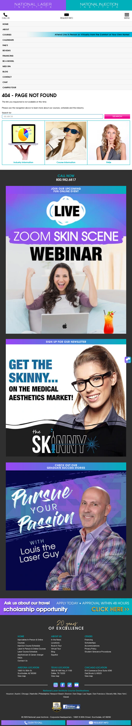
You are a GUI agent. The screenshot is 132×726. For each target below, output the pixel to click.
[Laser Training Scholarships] (66, 606)
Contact (7, 76)
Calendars (8, 39)
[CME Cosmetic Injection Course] (99, 5)
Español (54, 655)
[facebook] (71, 707)
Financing (8, 55)
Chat (5, 82)
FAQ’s (5, 45)
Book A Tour (56, 646)
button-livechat (128, 360)
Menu (127, 18)
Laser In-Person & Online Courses (32, 649)
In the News (56, 640)
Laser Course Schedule (27, 652)
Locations (55, 643)
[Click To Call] (33, 722)
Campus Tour (9, 87)
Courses (7, 34)
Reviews (7, 50)
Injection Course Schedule (29, 646)
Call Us (5, 18)
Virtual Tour (56, 649)
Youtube (76, 685)
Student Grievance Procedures (98, 652)
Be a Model (8, 60)
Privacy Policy (90, 649)
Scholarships (90, 643)
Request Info (66, 18)
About (6, 29)
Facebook (62, 685)
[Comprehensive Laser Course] (33, 5)
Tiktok (69, 685)
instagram (55, 685)
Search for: (7, 112)
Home (5, 23)
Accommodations (92, 646)
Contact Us (22, 661)
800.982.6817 (66, 179)
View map (22, 676)
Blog (5, 71)
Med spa (7, 66)
